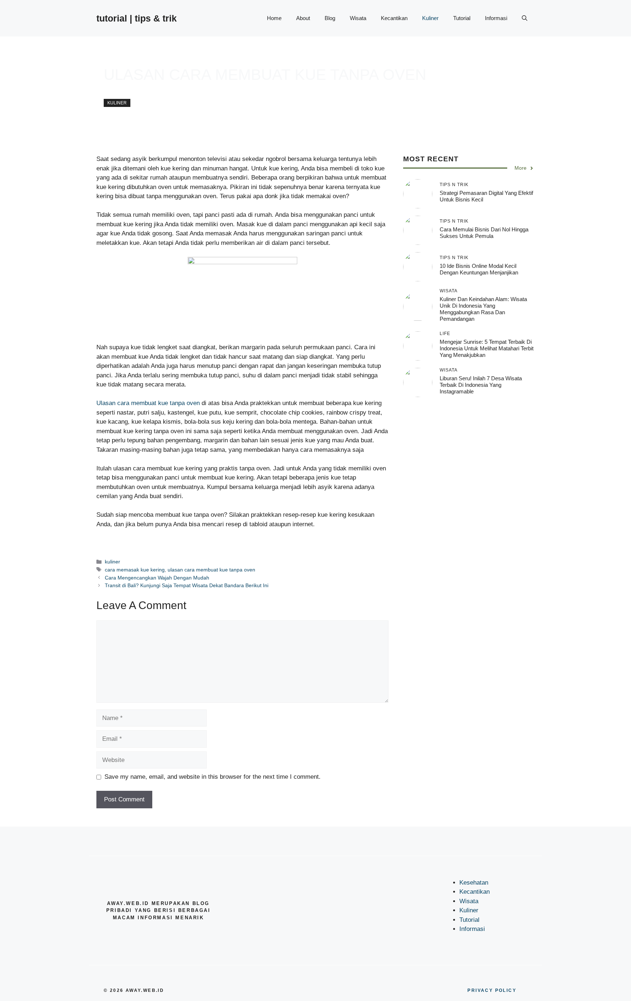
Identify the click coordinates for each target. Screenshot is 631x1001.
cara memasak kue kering (135, 570)
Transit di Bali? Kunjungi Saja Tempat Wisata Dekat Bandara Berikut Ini (186, 585)
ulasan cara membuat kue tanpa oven (211, 570)
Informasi (496, 18)
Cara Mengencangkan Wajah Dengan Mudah (157, 578)
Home (274, 18)
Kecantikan (394, 18)
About (303, 18)
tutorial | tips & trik (136, 18)
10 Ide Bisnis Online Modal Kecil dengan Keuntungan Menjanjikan (479, 269)
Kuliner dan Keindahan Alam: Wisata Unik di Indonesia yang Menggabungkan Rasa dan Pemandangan (483, 309)
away (110, 91)
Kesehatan (473, 882)
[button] (525, 18)
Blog (330, 18)
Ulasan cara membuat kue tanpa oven (148, 403)
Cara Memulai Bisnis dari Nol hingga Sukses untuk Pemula (484, 233)
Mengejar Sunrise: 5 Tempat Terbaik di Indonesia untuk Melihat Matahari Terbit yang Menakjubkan (487, 348)
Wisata (358, 18)
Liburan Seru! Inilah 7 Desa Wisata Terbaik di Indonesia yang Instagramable (481, 385)
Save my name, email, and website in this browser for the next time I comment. (212, 776)
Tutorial (461, 18)
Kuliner (430, 18)
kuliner (117, 102)
